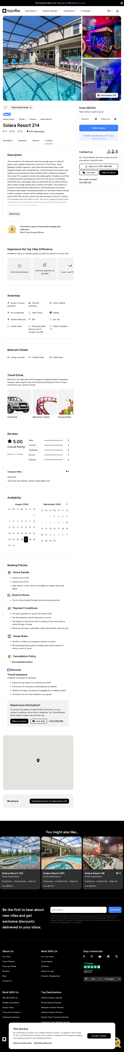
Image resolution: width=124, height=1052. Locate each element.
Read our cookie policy (22, 1043)
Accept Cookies (99, 1036)
